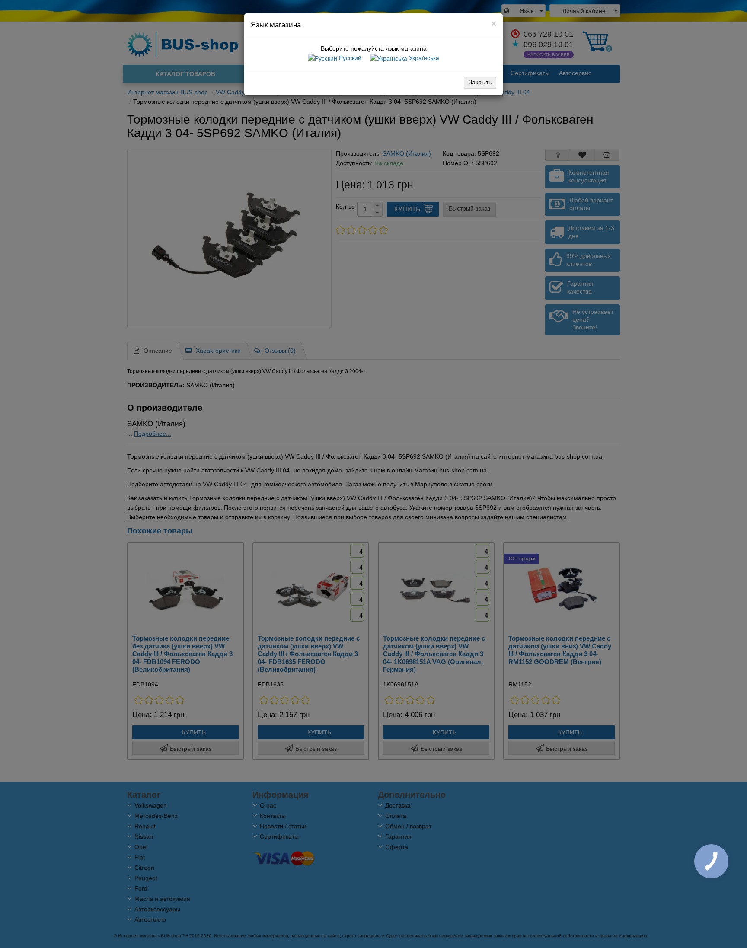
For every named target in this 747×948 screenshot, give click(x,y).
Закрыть (480, 82)
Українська (423, 57)
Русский (349, 57)
